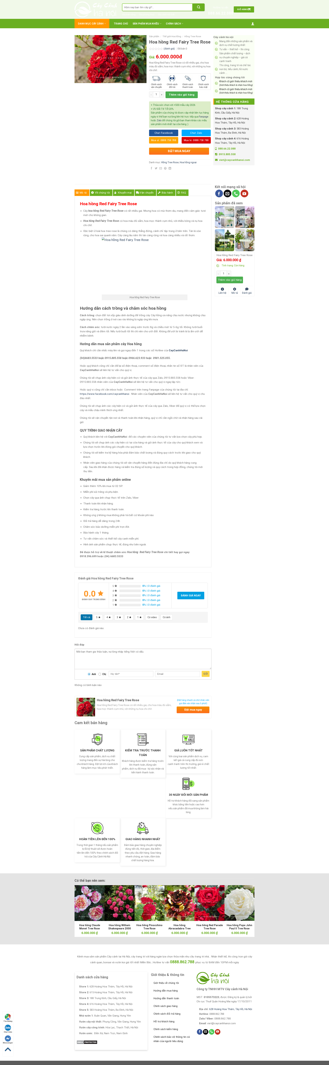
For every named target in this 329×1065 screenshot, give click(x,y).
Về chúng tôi (102, 192)
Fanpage (203, 116)
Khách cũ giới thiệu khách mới (236, 83)
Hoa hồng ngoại (188, 162)
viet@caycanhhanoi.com (234, 160)
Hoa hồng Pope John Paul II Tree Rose (239, 927)
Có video (152, 617)
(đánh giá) (169, 48)
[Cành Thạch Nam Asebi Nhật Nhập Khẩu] (224, 216)
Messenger (8, 1043)
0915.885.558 (227, 154)
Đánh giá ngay (191, 595)
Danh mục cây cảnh (91, 23)
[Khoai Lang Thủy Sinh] (244, 240)
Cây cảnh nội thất (166, 14)
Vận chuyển (147, 192)
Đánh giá (247, 293)
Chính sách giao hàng (166, 1006)
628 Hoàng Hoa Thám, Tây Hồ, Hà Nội (230, 1009)
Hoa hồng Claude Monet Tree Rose (89, 927)
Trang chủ (121, 23)
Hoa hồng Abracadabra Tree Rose (179, 928)
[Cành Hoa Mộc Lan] (244, 216)
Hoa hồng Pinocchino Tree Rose (149, 927)
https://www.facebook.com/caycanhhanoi (104, 393)
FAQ (183, 192)
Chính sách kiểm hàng (166, 1029)
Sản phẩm (154, 36)
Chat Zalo (8, 1032)
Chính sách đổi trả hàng (167, 1013)
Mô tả (83, 192)
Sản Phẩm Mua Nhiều (146, 23)
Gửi (205, 673)
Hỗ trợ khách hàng (164, 1021)
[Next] (246, 903)
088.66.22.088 (220, 13)
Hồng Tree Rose (192, 36)
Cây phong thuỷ (146, 14)
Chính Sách (173, 23)
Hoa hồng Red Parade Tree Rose (209, 927)
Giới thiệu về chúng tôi (166, 982)
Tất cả (86, 617)
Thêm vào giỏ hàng (181, 94)
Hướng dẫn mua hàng (166, 990)
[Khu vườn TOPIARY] (224, 240)
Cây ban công (129, 14)
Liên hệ (222, 293)
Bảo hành (167, 192)
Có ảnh (166, 617)
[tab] (82, 192)
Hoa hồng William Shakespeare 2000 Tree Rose (119, 928)
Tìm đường (7, 1021)
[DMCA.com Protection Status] (87, 1042)
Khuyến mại (125, 192)
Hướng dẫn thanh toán (166, 998)
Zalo (159, 120)
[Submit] (199, 7)
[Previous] (82, 903)
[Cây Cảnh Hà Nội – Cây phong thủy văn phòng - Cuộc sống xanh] (96, 9)
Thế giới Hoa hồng (171, 36)
